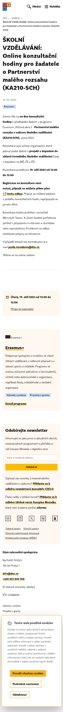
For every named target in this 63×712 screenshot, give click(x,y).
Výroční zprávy (31, 528)
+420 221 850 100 (14, 579)
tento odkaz (14, 194)
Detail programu (15, 403)
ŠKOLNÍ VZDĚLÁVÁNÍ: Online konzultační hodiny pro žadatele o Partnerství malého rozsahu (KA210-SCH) (31, 25)
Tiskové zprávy (13, 528)
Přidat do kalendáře (22, 309)
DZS (5, 17)
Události (15, 17)
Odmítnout (20, 695)
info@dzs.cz (10, 573)
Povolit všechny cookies (28, 673)
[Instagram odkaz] (20, 518)
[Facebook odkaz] (8, 518)
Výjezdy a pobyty (16, 395)
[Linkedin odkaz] (43, 518)
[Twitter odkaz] (31, 518)
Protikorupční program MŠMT (21, 538)
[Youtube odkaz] (55, 518)
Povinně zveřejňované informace (22, 533)
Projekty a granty (40, 395)
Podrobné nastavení (26, 684)
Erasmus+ (9, 106)
